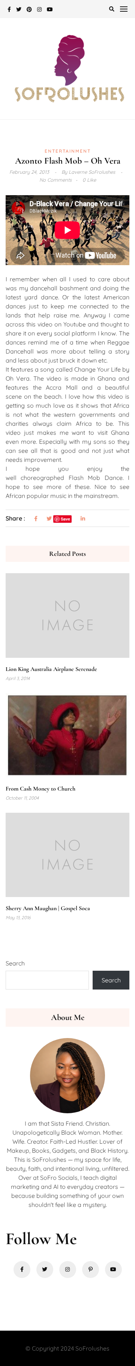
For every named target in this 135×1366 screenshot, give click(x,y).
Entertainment (68, 151)
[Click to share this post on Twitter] (49, 519)
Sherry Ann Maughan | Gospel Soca (48, 908)
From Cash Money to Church (40, 788)
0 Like (89, 180)
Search (15, 963)
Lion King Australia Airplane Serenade (51, 669)
